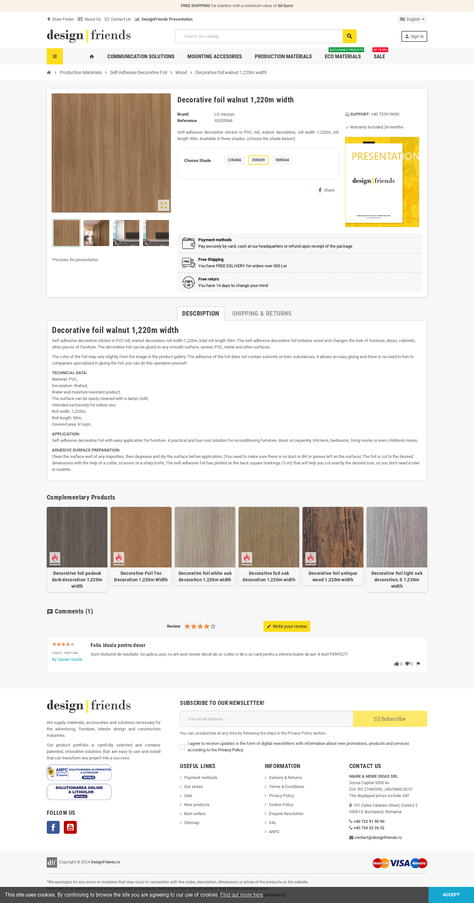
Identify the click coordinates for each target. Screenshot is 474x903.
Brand (182, 114)
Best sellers (195, 813)
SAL (272, 822)
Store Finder (60, 19)
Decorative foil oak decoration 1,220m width (268, 576)
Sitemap (191, 822)
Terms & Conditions (286, 786)
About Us (92, 19)
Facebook (53, 827)
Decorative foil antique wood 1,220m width (333, 576)
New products (197, 804)
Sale (188, 795)
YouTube (70, 827)
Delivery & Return (284, 777)
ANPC (274, 831)
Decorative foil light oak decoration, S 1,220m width (396, 580)
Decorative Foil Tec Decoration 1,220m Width (141, 576)
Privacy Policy (230, 749)
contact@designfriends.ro (378, 837)
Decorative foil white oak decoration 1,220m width (205, 576)
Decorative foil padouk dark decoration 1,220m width (77, 580)
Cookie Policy (281, 804)
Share (329, 190)
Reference (187, 120)
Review (174, 626)
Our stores (193, 786)
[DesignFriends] (89, 35)
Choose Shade (197, 160)
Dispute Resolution (286, 813)
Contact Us (120, 19)
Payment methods (200, 777)
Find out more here (241, 895)
